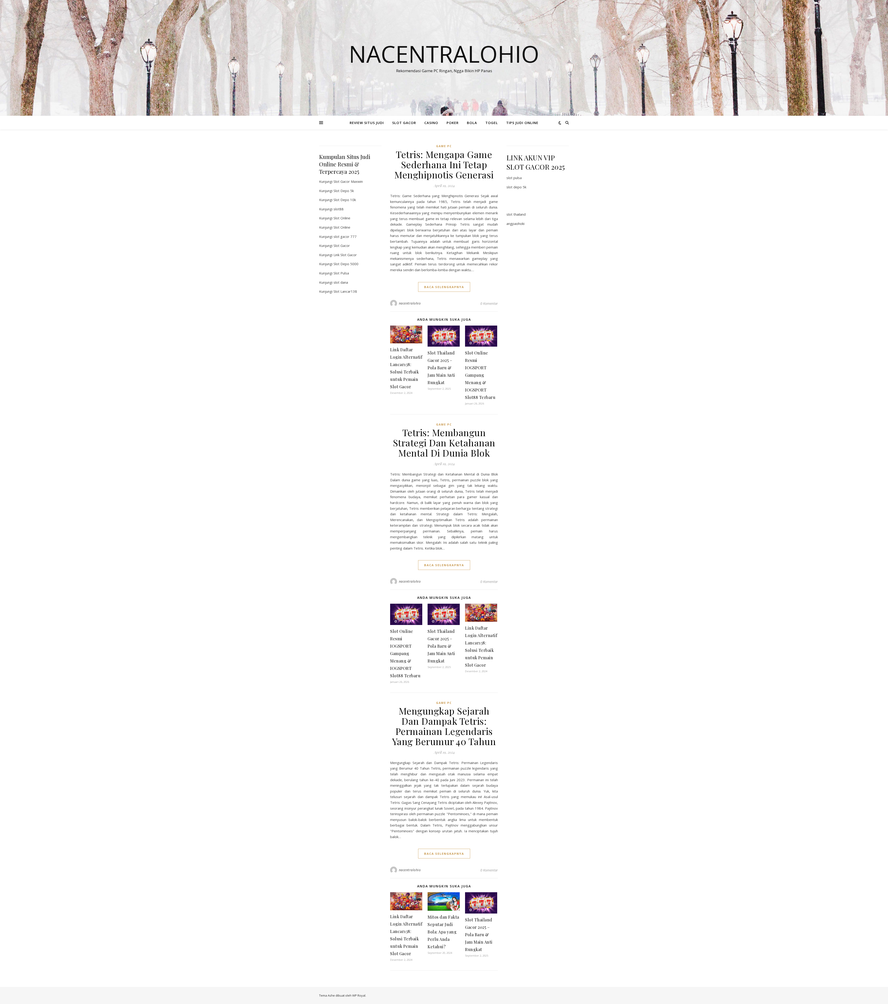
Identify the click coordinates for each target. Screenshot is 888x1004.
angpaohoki (515, 223)
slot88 (338, 209)
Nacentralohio (444, 53)
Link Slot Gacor (345, 254)
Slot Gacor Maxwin (348, 181)
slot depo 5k (516, 187)
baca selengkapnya (444, 287)
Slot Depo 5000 (345, 263)
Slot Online (341, 218)
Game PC (444, 146)
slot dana (340, 282)
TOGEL (491, 122)
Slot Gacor (341, 245)
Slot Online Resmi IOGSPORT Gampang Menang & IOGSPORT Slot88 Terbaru (480, 375)
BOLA (472, 122)
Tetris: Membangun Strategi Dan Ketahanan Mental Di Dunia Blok (444, 442)
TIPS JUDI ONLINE (522, 122)
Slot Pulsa (341, 273)
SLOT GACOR (404, 122)
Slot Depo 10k (344, 199)
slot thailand (516, 214)
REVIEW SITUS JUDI (367, 122)
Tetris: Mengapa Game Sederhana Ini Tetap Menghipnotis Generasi (444, 164)
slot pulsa (514, 177)
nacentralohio (410, 303)
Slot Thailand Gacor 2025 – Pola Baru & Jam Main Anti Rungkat (441, 367)
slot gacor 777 (345, 236)
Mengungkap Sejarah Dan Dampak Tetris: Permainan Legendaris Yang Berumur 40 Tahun (444, 726)
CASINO (431, 122)
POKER (453, 122)
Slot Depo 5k (343, 190)
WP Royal (358, 995)
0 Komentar (489, 303)
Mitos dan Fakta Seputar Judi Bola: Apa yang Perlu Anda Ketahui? (443, 931)
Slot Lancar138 (345, 291)
